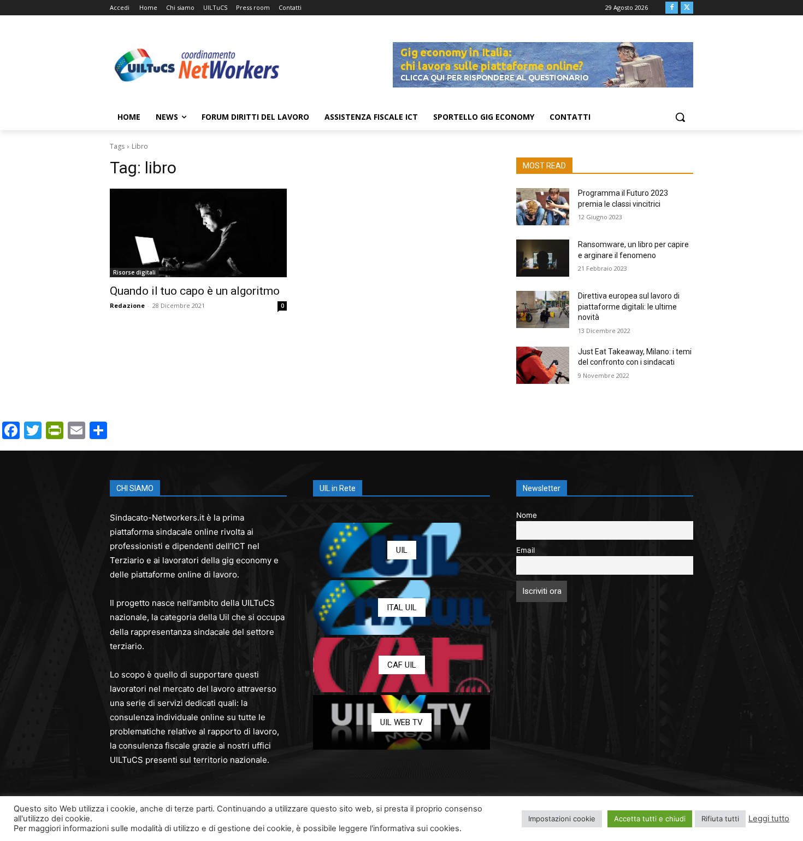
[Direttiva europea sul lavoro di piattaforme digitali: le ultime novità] (542, 309)
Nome (526, 515)
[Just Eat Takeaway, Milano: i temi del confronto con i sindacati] (542, 365)
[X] (687, 8)
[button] (680, 117)
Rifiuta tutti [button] (720, 818)
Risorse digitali (134, 272)
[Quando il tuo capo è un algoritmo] (198, 233)
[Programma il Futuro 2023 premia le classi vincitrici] (542, 206)
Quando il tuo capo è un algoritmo (195, 290)
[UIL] (401, 550)
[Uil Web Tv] (401, 722)
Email (525, 550)
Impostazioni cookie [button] (561, 818)
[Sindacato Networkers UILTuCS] (197, 64)
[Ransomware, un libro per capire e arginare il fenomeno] (542, 258)
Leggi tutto (768, 819)
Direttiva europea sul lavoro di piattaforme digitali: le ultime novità (629, 306)
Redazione (127, 305)
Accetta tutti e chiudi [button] (650, 818)
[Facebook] (671, 8)
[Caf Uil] (401, 665)
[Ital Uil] (401, 607)
